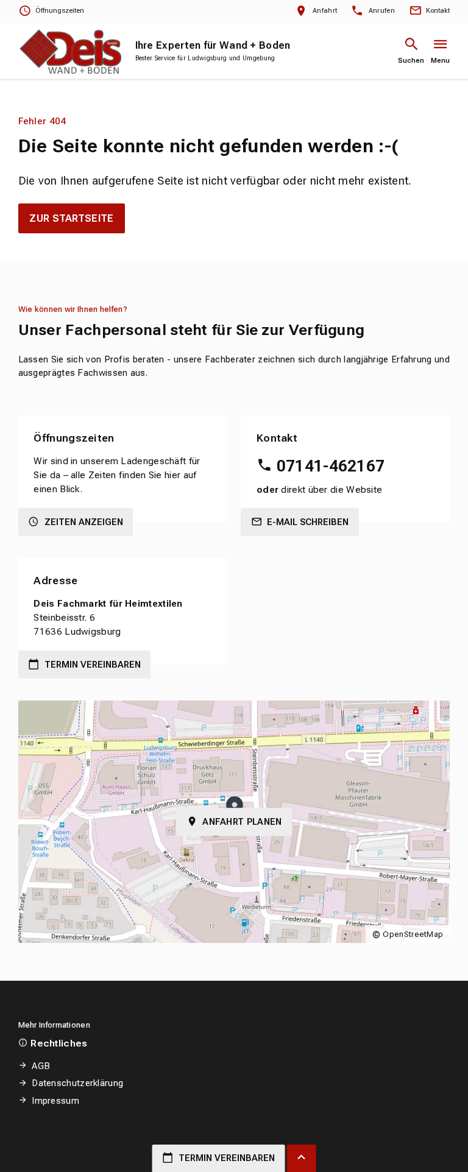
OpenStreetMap (413, 934)
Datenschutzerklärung (77, 1083)
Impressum (55, 1100)
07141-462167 (331, 466)
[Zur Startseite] (69, 51)
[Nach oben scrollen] (301, 1158)
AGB (41, 1066)
